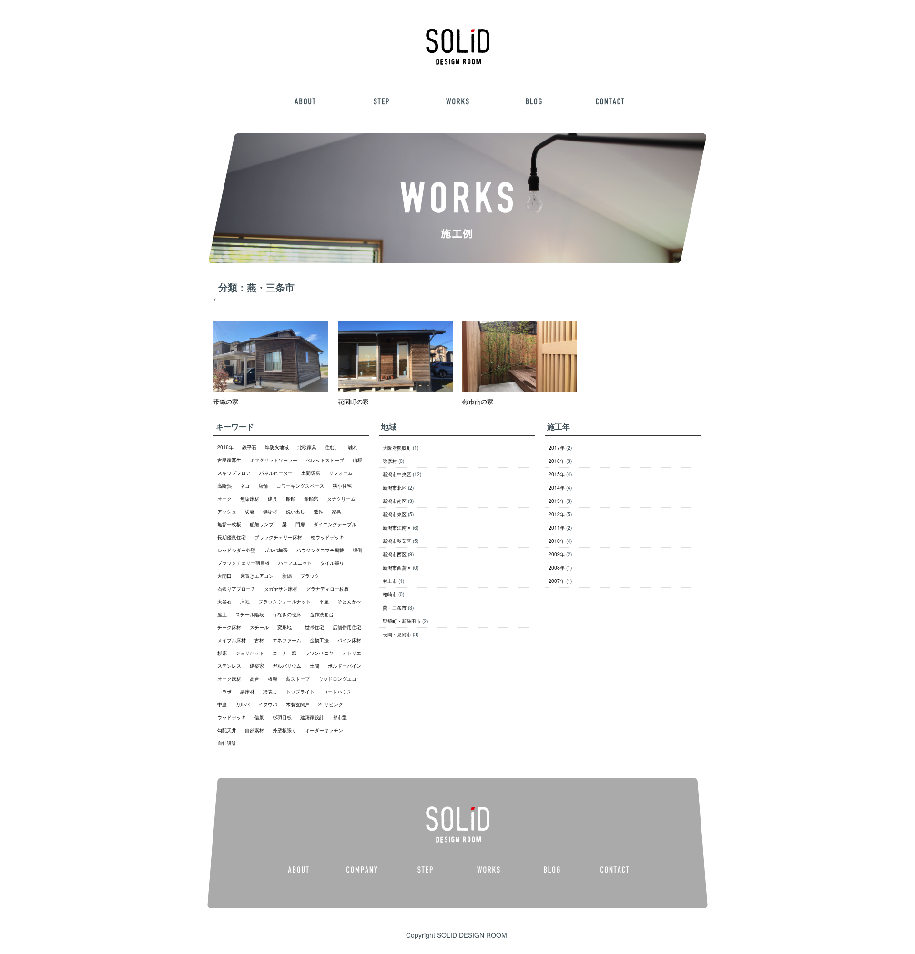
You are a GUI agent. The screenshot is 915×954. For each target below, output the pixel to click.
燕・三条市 (395, 607)
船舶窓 (311, 498)
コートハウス (337, 691)
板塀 (272, 678)
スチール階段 (249, 614)
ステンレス (229, 665)
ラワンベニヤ (319, 652)
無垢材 (270, 511)
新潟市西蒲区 (397, 567)
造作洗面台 (322, 614)
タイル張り (332, 562)
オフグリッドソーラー (273, 459)
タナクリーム (341, 498)
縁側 (357, 549)
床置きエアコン (257, 575)
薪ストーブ (298, 678)
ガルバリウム (287, 665)
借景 (259, 717)
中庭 (222, 704)
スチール (259, 627)
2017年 (557, 447)
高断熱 (224, 485)
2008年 (557, 567)
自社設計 (226, 742)
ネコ (245, 485)
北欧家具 (306, 447)
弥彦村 (390, 460)
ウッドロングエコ (337, 678)
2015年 (557, 474)
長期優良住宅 (231, 537)
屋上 (222, 614)
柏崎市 (390, 594)
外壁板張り (284, 729)
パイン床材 (349, 639)
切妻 (249, 511)
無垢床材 (249, 498)
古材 (259, 639)
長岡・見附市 (397, 634)
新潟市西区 (395, 554)
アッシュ (226, 511)
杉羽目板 (282, 717)
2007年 (557, 580)
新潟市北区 (395, 487)
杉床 (222, 652)
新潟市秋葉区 (397, 540)
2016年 (225, 447)
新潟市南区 (395, 500)
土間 (314, 665)
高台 (254, 678)
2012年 (557, 514)
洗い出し (295, 511)
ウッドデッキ (231, 717)
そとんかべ (349, 601)
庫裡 (245, 601)
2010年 (557, 540)
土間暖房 (310, 472)
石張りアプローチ (236, 588)
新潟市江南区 (397, 527)
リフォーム (341, 472)
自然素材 (254, 729)
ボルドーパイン (344, 665)
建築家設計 (312, 717)
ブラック (309, 575)
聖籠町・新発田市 (402, 620)
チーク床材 (229, 627)
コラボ (224, 691)
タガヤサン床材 (280, 588)
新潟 (287, 575)
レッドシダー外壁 (236, 549)
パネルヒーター (276, 472)
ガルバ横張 (276, 549)
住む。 (332, 447)
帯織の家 (226, 401)
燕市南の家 (477, 401)
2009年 (557, 554)
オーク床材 (229, 678)
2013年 (557, 500)
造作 (318, 511)
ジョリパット (249, 652)
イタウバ (267, 704)
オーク (224, 498)
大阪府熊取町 (397, 447)
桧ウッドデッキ (327, 537)
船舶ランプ (262, 524)
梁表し (270, 691)
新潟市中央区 (397, 474)
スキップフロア (234, 472)
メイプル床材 (231, 639)
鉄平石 (249, 447)
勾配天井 (226, 729)
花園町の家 (353, 401)
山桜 (357, 459)
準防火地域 (277, 447)
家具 (336, 511)
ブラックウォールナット (284, 601)
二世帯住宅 (312, 627)
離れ (352, 447)
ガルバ (242, 704)
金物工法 (319, 639)
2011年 (557, 527)
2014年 (557, 487)
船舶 (290, 498)
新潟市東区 (395, 514)
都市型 (340, 717)
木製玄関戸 (298, 704)
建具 (272, 498)
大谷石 (224, 601)
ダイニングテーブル (335, 524)
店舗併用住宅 (347, 627)
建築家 (257, 665)
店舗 (263, 485)
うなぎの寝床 (287, 614)
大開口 (224, 575)
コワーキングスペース (300, 485)
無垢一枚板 (229, 524)
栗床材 (247, 691)
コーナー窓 (284, 652)
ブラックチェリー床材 (278, 537)
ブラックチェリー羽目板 (243, 562)
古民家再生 (229, 459)
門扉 (300, 524)
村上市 (390, 580)
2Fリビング (330, 704)
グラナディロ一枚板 (327, 588)
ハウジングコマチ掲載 (320, 549)
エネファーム (287, 639)
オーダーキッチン (324, 729)
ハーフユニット (295, 562)
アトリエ (351, 652)
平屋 (324, 601)
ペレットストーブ (325, 459)
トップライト (300, 691)
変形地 (284, 627)
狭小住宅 (342, 485)
